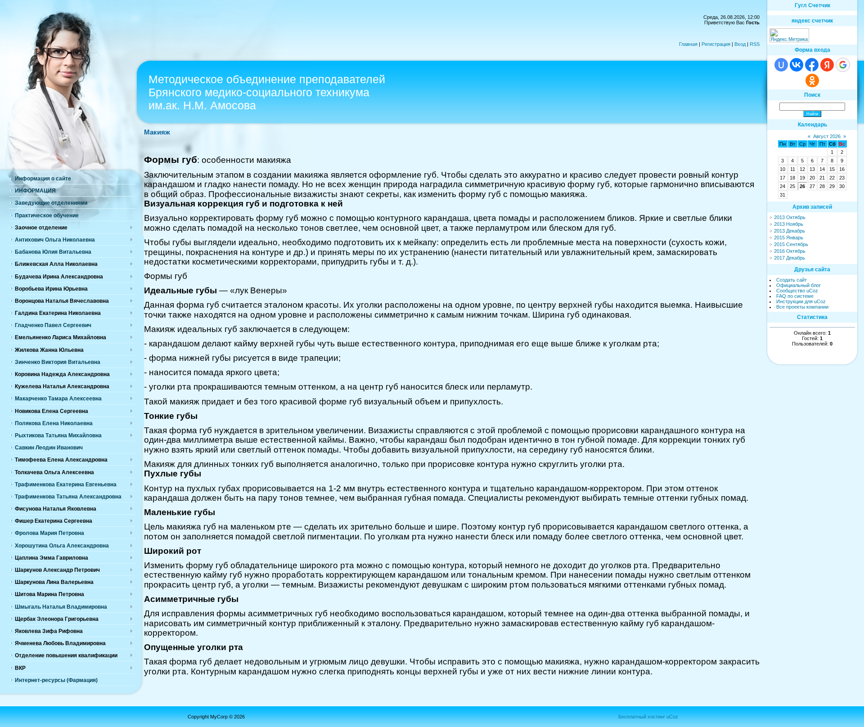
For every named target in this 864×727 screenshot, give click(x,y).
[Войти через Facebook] (812, 65)
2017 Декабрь (789, 257)
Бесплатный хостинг (641, 716)
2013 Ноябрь (788, 224)
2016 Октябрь (790, 251)
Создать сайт (791, 280)
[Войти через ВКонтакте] (796, 65)
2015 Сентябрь (791, 244)
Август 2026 (827, 136)
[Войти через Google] (843, 65)
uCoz (672, 716)
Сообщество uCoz (797, 290)
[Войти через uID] (781, 65)
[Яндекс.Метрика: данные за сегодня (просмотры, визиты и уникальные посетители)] (789, 35)
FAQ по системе (795, 296)
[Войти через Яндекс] (827, 65)
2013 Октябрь (790, 217)
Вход (740, 44)
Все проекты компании (802, 307)
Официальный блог (798, 285)
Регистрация (716, 44)
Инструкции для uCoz (801, 301)
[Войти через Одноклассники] (812, 80)
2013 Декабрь (789, 230)
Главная (688, 44)
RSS (755, 44)
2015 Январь (788, 237)
